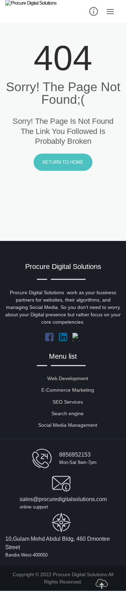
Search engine (67, 413)
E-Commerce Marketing (67, 390)
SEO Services (67, 402)
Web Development (67, 378)
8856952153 (75, 455)
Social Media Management (67, 425)
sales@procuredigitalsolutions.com (63, 499)
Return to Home (63, 162)
